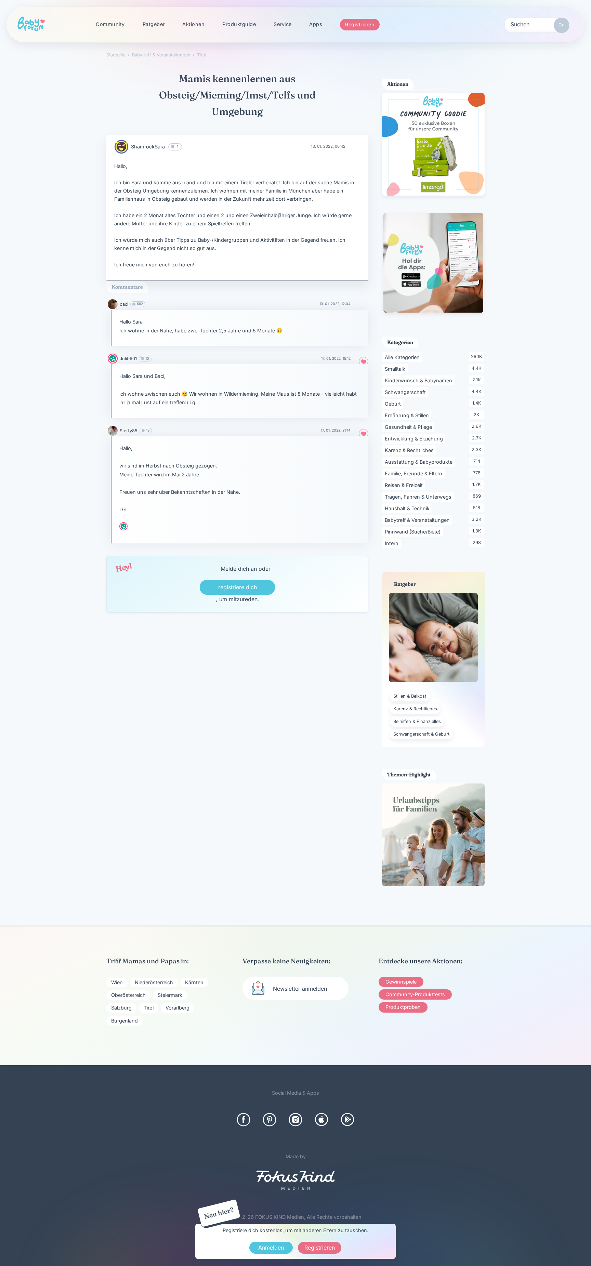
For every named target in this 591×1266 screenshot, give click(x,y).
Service (283, 24)
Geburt (394, 403)
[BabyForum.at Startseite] (31, 24)
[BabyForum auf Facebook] (243, 1119)
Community (110, 24)
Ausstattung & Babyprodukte (420, 462)
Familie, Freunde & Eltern (415, 473)
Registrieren (360, 24)
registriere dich (237, 587)
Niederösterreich (154, 982)
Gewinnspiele (401, 982)
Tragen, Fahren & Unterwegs (419, 496)
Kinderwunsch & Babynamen (420, 380)
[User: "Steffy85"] (113, 431)
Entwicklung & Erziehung (415, 438)
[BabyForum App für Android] (347, 1119)
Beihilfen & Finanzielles (417, 721)
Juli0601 (128, 358)
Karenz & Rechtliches (410, 450)
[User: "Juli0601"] (113, 359)
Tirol (149, 1008)
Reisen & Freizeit (405, 485)
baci (124, 304)
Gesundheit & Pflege (409, 427)
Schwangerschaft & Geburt (421, 734)
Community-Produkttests (415, 994)
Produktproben (403, 1007)
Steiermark (170, 995)
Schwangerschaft (406, 392)
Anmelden (271, 1247)
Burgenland (124, 1021)
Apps (315, 24)
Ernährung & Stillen (408, 415)
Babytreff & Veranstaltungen (418, 520)
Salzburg (121, 1008)
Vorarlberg (177, 1008)
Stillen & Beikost (409, 696)
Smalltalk (396, 369)
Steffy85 (128, 430)
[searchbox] (537, 24)
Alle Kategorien (403, 357)
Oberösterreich (128, 995)
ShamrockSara (148, 146)
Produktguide (239, 24)
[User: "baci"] (113, 304)
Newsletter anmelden (300, 988)
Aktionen (193, 24)
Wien (117, 982)
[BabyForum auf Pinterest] (269, 1119)
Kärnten (194, 982)
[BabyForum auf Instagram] (295, 1119)
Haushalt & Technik (408, 508)
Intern (393, 543)
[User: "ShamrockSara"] (121, 147)
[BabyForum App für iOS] (321, 1119)
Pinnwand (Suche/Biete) (414, 531)
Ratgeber (154, 24)
